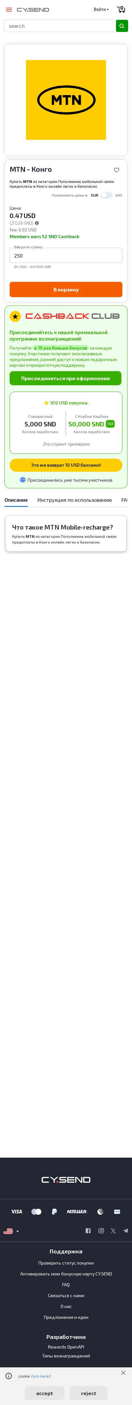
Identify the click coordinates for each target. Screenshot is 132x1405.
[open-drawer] (8, 9)
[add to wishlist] (116, 170)
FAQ (66, 1284)
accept (44, 1393)
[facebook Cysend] (88, 1231)
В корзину (66, 289)
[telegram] (125, 1231)
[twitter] (113, 1231)
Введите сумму (28, 246)
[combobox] (57, 26)
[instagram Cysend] (101, 1231)
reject (88, 1393)
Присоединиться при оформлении (65, 378)
